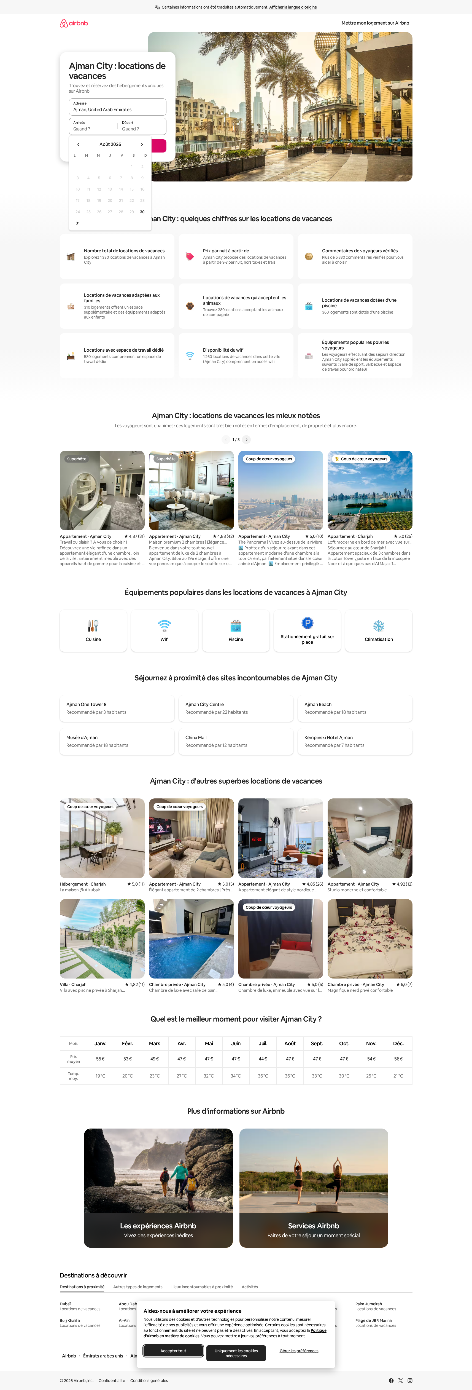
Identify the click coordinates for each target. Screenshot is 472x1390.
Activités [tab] (250, 1286)
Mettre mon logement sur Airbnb (375, 23)
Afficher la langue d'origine (293, 7)
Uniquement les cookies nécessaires (236, 1353)
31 (78, 223)
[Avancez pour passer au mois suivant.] (142, 144)
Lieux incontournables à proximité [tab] (202, 1286)
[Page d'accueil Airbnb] (74, 23)
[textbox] (93, 128)
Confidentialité (112, 1380)
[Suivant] (246, 439)
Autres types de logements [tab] (138, 1286)
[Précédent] (226, 439)
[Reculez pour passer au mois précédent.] (78, 144)
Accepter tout (173, 1350)
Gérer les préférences (298, 1350)
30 (142, 211)
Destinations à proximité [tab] (82, 1286)
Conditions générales (149, 1380)
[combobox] (117, 109)
